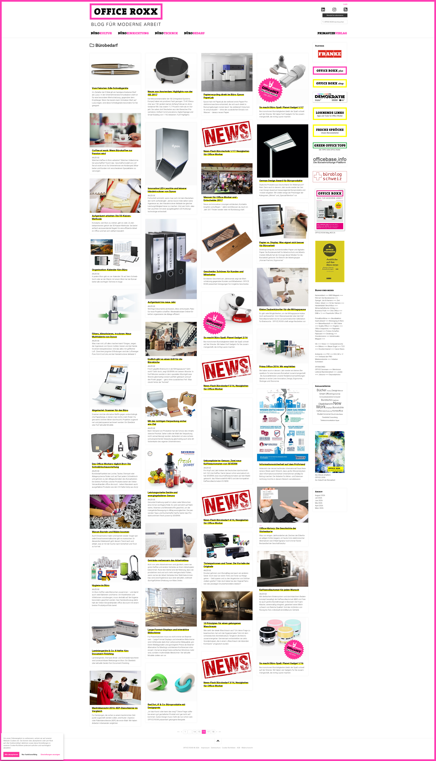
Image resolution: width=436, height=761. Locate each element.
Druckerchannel (325, 349)
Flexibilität (325, 417)
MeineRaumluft (324, 323)
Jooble (339, 372)
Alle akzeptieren (11, 755)
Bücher (321, 390)
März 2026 (319, 508)
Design (335, 390)
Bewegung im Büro (336, 321)
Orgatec (336, 326)
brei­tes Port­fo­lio (101, 482)
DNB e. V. (318, 313)
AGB (238, 748)
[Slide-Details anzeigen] (330, 54)
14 (194, 731)
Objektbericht (325, 403)
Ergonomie (335, 394)
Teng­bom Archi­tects (237, 636)
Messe (340, 391)
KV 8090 (225, 481)
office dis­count (123, 603)
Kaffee (319, 411)
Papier (337, 420)
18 (213, 731)
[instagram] (334, 9)
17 (208, 731)
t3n (316, 344)
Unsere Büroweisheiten (330, 133)
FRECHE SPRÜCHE (330, 129)
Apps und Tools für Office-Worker (330, 116)
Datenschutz (216, 748)
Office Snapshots (321, 329)
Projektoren (335, 400)
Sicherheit (327, 414)
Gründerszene (320, 336)
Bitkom (321, 346)
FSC (328, 354)
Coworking (333, 417)
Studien (320, 414)
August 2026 (320, 495)
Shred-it (279, 471)
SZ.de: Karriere (335, 303)
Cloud (333, 414)
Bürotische (326, 400)
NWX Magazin (334, 295)
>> (220, 731)
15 (199, 731)
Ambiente (319, 354)
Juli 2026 (318, 498)
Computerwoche (336, 344)
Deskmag (329, 334)
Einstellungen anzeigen (50, 755)
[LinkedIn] (323, 9)
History (329, 391)
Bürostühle (338, 407)
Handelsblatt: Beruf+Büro (324, 306)
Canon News (339, 349)
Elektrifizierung (327, 411)
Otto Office (334, 311)
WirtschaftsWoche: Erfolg (325, 308)
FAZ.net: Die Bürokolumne (325, 298)
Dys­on (110, 346)
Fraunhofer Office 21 (334, 313)
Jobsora (322, 375)
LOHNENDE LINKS (330, 112)
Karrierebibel (320, 295)
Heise (324, 344)
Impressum (205, 748)
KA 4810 (228, 478)
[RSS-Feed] (345, 9)
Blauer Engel (332, 346)
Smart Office (325, 393)
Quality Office (324, 326)
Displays (329, 408)
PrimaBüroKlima (321, 318)
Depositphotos (334, 375)
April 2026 (319, 506)
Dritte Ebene (339, 414)
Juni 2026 (319, 500)
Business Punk (320, 311)
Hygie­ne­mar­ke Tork (233, 633)
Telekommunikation (327, 420)
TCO (343, 346)
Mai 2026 (318, 503)
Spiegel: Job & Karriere (324, 300)
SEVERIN (210, 476)
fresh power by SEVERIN (170, 515)
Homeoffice (337, 410)
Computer (336, 397)
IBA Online (338, 323)
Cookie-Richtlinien (228, 748)
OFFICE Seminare (322, 369)
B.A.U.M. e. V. (338, 354)
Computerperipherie (326, 397)
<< (178, 731)
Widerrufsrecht (247, 748)
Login (345, 4)
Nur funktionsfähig (29, 755)
